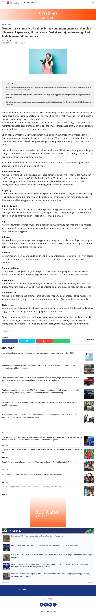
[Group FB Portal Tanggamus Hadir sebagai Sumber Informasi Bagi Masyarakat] (89, 478)
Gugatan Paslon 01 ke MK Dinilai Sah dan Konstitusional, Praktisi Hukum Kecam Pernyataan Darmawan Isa (42, 451)
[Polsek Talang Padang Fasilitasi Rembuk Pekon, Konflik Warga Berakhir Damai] (89, 491)
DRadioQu (54, 611)
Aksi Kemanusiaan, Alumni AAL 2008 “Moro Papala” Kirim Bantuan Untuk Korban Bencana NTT (45, 545)
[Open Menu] (3, 2)
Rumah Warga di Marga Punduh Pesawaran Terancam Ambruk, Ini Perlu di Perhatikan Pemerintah (39, 462)
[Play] (7, 590)
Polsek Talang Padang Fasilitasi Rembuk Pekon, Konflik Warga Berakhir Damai (32, 487)
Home (4, 24)
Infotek (9, 24)
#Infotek (5, 331)
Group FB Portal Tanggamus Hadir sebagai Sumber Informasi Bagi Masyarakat (32, 474)
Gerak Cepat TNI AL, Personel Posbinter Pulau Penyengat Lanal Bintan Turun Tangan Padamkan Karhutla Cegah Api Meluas (52, 556)
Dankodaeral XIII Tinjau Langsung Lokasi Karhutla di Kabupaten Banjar (37, 536)
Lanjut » (90, 582)
